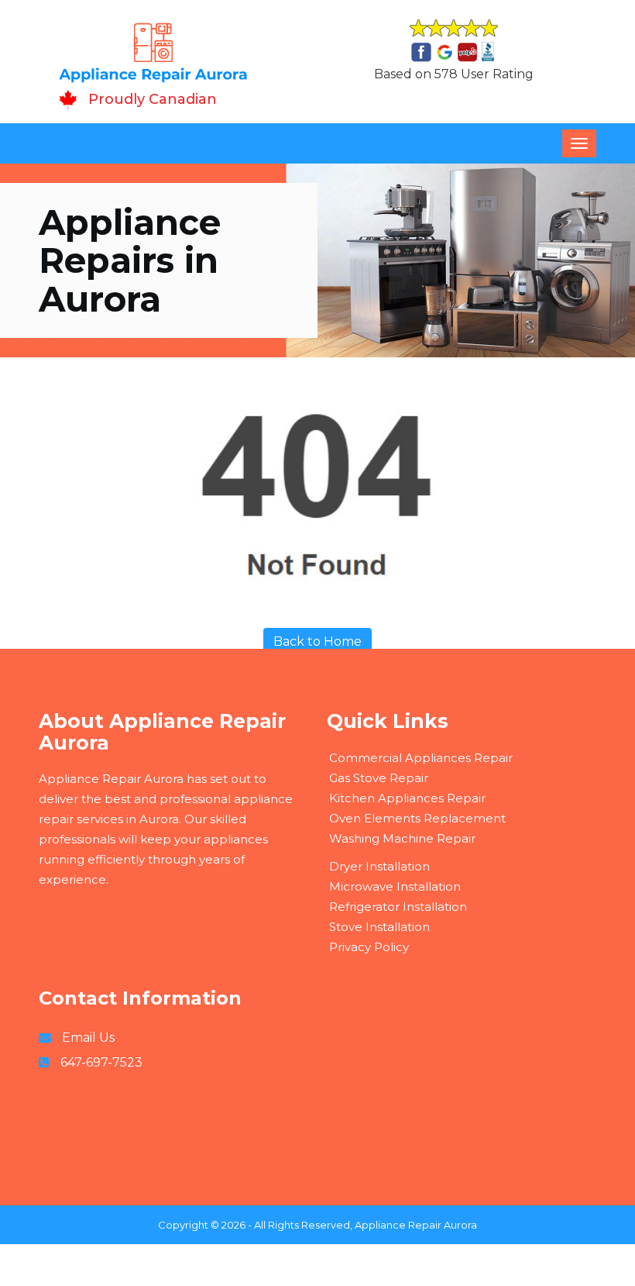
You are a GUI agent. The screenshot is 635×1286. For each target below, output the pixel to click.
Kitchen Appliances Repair (407, 798)
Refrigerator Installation (398, 906)
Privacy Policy (369, 947)
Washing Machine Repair (402, 838)
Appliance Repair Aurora (416, 1225)
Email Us (88, 1037)
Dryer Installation (379, 866)
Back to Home (317, 641)
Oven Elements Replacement (417, 818)
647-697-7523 (101, 1062)
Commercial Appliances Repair (421, 757)
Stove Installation (379, 926)
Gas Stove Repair (378, 778)
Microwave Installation (395, 886)
